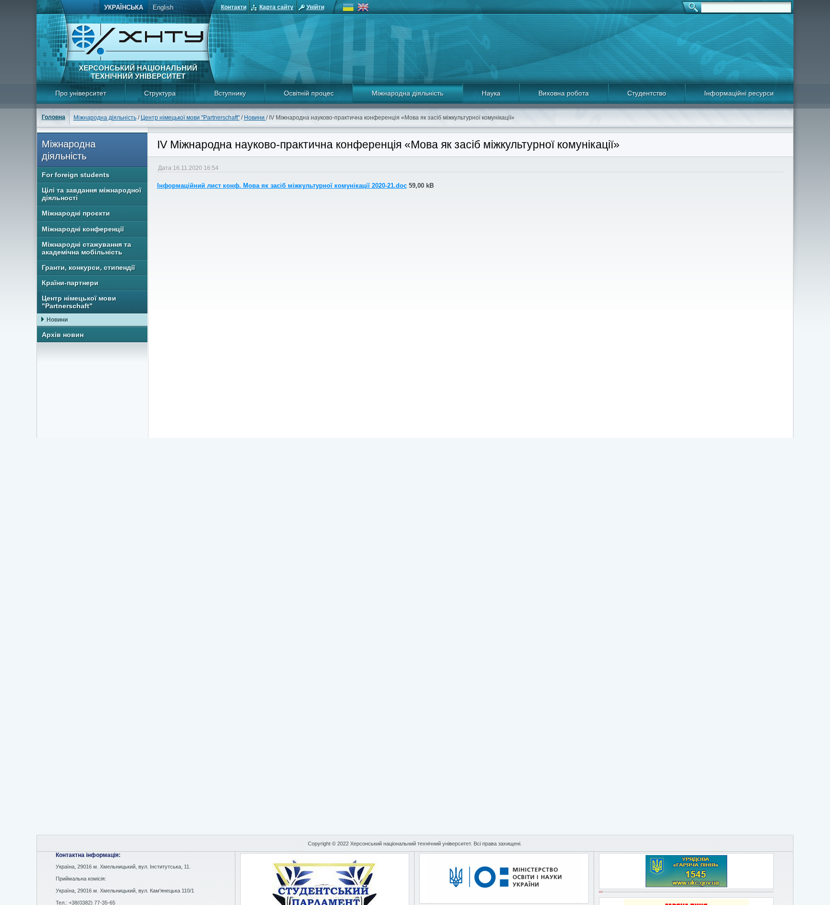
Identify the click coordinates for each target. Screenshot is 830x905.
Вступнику (230, 93)
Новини (255, 118)
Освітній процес (309, 93)
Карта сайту (276, 7)
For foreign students (76, 175)
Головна (53, 117)
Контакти (233, 7)
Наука (491, 93)
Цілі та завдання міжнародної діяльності (91, 194)
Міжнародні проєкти (76, 213)
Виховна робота (563, 93)
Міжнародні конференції (83, 229)
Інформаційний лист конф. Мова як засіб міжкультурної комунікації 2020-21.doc (282, 185)
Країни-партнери (70, 283)
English (163, 7)
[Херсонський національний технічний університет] (138, 58)
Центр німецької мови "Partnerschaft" (190, 118)
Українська (123, 7)
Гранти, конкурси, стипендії (88, 267)
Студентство (646, 93)
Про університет (80, 93)
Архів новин (63, 334)
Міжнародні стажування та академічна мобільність (86, 248)
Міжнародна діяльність (407, 93)
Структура (160, 93)
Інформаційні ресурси (739, 93)
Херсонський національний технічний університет (138, 72)
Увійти (315, 7)
